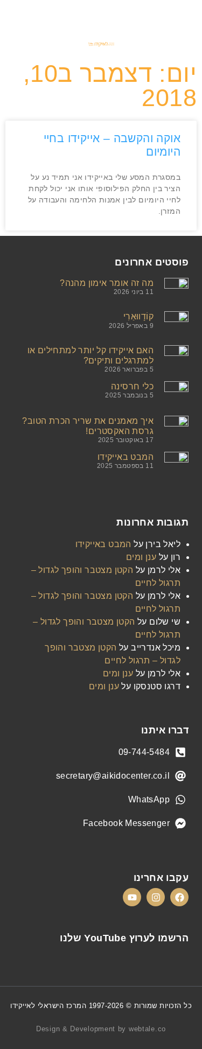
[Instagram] (156, 897)
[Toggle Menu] (182, 16)
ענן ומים (141, 557)
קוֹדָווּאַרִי (138, 316)
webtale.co (147, 1029)
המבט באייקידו (125, 456)
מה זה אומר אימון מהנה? (107, 283)
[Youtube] (132, 897)
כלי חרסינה (132, 386)
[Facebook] (179, 897)
